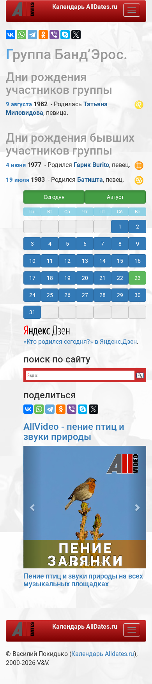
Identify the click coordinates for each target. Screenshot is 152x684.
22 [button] (120, 278)
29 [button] (120, 295)
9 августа (19, 104)
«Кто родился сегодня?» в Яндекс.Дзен (80, 341)
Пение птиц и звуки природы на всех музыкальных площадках (83, 580)
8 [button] (120, 244)
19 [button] (67, 278)
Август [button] (115, 197)
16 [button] (137, 261)
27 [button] (85, 295)
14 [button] (102, 261)
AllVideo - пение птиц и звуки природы (73, 431)
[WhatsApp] (21, 34)
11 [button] (50, 261)
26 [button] (67, 295)
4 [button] (49, 244)
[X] (76, 34)
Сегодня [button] (54, 197)
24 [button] (32, 295)
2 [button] (137, 226)
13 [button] (85, 261)
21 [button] (102, 278)
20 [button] (85, 278)
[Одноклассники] (43, 34)
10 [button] (32, 261)
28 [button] (102, 295)
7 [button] (102, 244)
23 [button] (137, 278)
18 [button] (50, 278)
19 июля (17, 179)
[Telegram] (32, 34)
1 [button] (120, 226)
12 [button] (67, 261)
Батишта (90, 179)
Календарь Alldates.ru (102, 654)
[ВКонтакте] (10, 34)
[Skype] (65, 34)
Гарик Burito (91, 165)
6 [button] (85, 244)
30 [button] (137, 295)
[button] (32, 507)
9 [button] (137, 244)
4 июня (16, 165)
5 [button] (67, 244)
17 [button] (32, 278)
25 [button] (50, 295)
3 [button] (32, 244)
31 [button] (32, 312)
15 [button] (120, 261)
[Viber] (54, 34)
